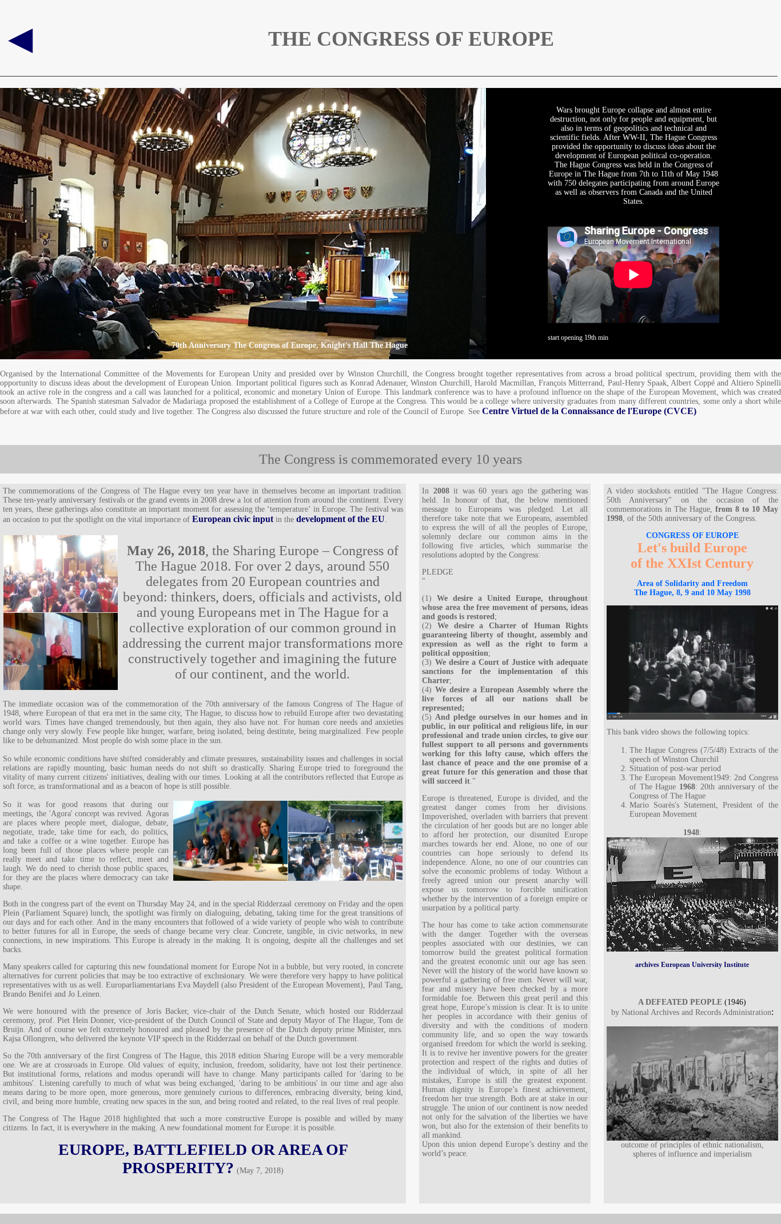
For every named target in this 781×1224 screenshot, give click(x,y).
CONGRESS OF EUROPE (692, 535)
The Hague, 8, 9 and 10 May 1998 (692, 592)
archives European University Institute (692, 965)
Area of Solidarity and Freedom (692, 583)
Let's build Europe (692, 547)
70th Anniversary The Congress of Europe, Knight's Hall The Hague (290, 345)
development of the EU (340, 519)
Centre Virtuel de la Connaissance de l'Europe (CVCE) (589, 411)
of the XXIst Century (692, 563)
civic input (252, 519)
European (211, 519)
